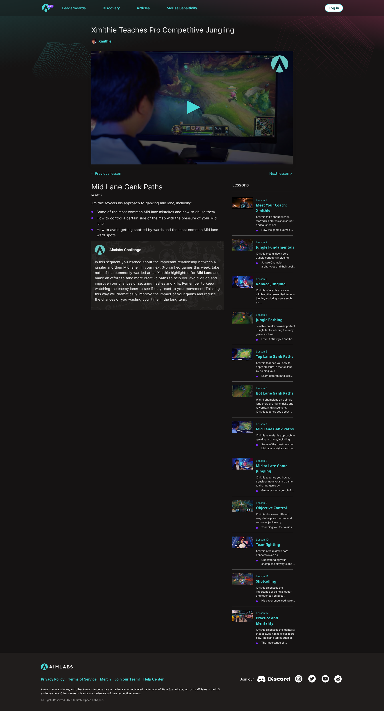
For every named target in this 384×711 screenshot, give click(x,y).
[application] (192, 107)
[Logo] (279, 64)
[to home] (47, 8)
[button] (192, 107)
